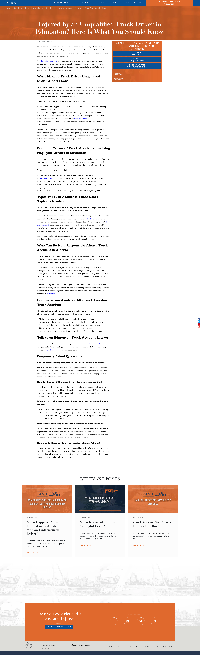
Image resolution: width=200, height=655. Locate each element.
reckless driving (80, 118)
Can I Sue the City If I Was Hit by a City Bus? (152, 524)
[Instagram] (154, 621)
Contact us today (51, 350)
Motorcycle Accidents (118, 74)
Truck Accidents (117, 73)
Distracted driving (46, 178)
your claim (51, 293)
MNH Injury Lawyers (48, 61)
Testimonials (101, 3)
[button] (199, 319)
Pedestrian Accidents (118, 77)
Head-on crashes (93, 219)
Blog (127, 3)
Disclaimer (117, 652)
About (115, 3)
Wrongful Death (117, 80)
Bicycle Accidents (117, 75)
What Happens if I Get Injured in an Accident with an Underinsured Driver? (43, 528)
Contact (138, 3)
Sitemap (127, 652)
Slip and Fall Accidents (118, 78)
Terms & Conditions (104, 652)
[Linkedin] (127, 621)
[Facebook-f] (114, 621)
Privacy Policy (91, 652)
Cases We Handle (62, 3)
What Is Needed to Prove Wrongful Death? (97, 524)
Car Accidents (116, 72)
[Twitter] (141, 621)
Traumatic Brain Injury (118, 79)
